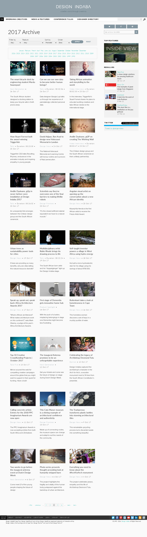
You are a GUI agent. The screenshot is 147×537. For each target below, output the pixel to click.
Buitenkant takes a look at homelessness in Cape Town (81, 303)
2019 (46, 53)
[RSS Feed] (140, 517)
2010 (87, 53)
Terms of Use (64, 517)
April (38, 50)
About (10, 517)
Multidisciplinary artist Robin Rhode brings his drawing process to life (50, 251)
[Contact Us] (143, 517)
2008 (32, 56)
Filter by (12, 39)
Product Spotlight (47, 307)
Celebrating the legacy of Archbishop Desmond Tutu (82, 356)
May (42, 50)
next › (69, 505)
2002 (59, 56)
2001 (64, 56)
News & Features (40, 19)
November (75, 50)
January (21, 50)
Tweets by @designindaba (114, 128)
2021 (36, 53)
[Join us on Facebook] (121, 26)
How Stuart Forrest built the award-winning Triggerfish (21, 139)
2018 (50, 53)
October (68, 50)
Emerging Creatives (16, 19)
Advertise (27, 517)
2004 (50, 56)
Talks (42, 89)
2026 (13, 53)
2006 (41, 56)
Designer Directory (88, 19)
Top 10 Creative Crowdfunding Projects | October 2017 (21, 357)
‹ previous (38, 505)
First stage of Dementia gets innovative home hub (51, 301)
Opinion (73, 362)
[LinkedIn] (136, 517)
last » (74, 505)
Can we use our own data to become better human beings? (51, 82)
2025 (18, 53)
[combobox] (129, 19)
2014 (69, 53)
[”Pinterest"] (132, 26)
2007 (36, 56)
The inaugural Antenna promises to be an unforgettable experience (51, 357)
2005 (46, 56)
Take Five (14, 364)
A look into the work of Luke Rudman (125, 98)
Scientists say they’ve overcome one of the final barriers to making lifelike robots (51, 195)
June (46, 50)
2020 (41, 53)
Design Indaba (125, 521)
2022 (32, 53)
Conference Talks (63, 19)
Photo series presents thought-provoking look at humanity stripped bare (51, 470)
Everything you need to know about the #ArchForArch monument (81, 470)
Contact (18, 517)
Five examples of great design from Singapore (125, 88)
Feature (25, 39)
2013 (73, 53)
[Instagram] (124, 517)
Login (47, 517)
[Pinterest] (120, 517)
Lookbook (120, 95)
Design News (45, 146)
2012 (78, 53)
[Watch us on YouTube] (128, 517)
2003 (55, 56)
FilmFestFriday (122, 105)
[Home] (73, 7)
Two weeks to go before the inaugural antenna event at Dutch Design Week (21, 471)
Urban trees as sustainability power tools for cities (21, 251)
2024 (23, 53)
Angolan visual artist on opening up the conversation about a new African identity (81, 195)
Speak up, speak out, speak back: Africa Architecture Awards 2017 (22, 303)
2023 (27, 53)
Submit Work (38, 517)
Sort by (48, 39)
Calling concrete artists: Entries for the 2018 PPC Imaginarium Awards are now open (21, 413)
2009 (91, 53)
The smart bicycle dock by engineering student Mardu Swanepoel (22, 82)
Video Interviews (77, 89)
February (28, 50)
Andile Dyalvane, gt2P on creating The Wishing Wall (82, 138)
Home (2, 19)
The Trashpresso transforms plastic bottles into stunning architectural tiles (81, 413)
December (82, 50)
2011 (82, 53)
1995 (73, 56)
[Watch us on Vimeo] (132, 517)
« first (30, 505)
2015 (64, 53)
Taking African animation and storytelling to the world (81, 82)
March (34, 50)
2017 (55, 53)
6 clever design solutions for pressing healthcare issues (126, 76)
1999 (69, 56)
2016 (59, 53)
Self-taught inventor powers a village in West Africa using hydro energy (81, 251)
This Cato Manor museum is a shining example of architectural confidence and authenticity (52, 413)
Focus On (120, 84)
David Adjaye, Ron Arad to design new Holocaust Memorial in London (52, 139)
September (60, 50)
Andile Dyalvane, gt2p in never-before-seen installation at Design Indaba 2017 (21, 195)
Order (60, 39)
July (49, 50)
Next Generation (17, 89)
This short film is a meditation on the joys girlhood (125, 109)
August (54, 50)
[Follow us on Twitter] (109, 26)
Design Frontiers (47, 203)
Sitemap (55, 517)
